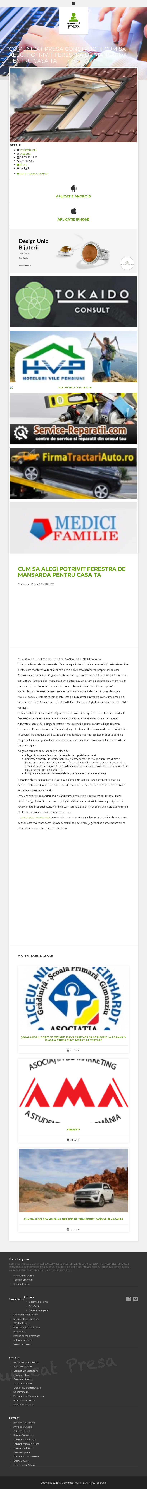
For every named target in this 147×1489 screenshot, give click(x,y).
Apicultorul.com (21, 1431)
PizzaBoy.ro (19, 1331)
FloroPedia (34, 1306)
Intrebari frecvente (23, 1275)
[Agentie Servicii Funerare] (73, 387)
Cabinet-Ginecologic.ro (25, 1370)
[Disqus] (73, 890)
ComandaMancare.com (26, 1456)
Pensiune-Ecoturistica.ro (26, 1327)
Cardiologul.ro (21, 1374)
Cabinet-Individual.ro (24, 1439)
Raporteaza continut (34, 173)
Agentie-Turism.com (24, 1422)
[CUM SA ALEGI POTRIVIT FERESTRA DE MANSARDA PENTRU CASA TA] (73, 105)
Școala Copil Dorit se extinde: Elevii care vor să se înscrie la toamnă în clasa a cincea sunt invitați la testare (73, 1038)
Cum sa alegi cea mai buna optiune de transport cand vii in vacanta (73, 1219)
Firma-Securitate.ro (23, 1404)
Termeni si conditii (23, 1279)
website (25, 153)
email (23, 164)
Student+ (73, 1129)
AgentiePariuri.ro (22, 1366)
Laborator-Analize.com (25, 1314)
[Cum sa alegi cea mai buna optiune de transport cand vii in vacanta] (73, 1180)
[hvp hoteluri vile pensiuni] (73, 356)
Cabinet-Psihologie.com (26, 1443)
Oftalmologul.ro (21, 1323)
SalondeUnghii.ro (22, 1340)
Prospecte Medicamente (26, 1335)
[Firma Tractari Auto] (73, 473)
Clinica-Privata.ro (22, 1383)
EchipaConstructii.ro (24, 1400)
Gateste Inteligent (38, 1310)
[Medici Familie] (73, 527)
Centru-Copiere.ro (23, 1452)
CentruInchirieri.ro (23, 1379)
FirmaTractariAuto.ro (24, 1464)
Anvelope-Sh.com (22, 1426)
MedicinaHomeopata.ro (26, 1318)
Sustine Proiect (21, 1284)
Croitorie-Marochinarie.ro (27, 1387)
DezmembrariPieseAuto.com (28, 1396)
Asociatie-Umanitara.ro (25, 1362)
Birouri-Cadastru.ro (23, 1435)
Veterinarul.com (22, 1344)
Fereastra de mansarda (34, 817)
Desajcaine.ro (21, 1391)
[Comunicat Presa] (73, 21)
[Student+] (73, 1091)
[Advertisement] (82, 611)
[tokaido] (73, 301)
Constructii (28, 150)
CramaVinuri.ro (21, 1460)
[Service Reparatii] (73, 418)
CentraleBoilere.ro (23, 1448)
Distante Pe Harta (38, 1301)
